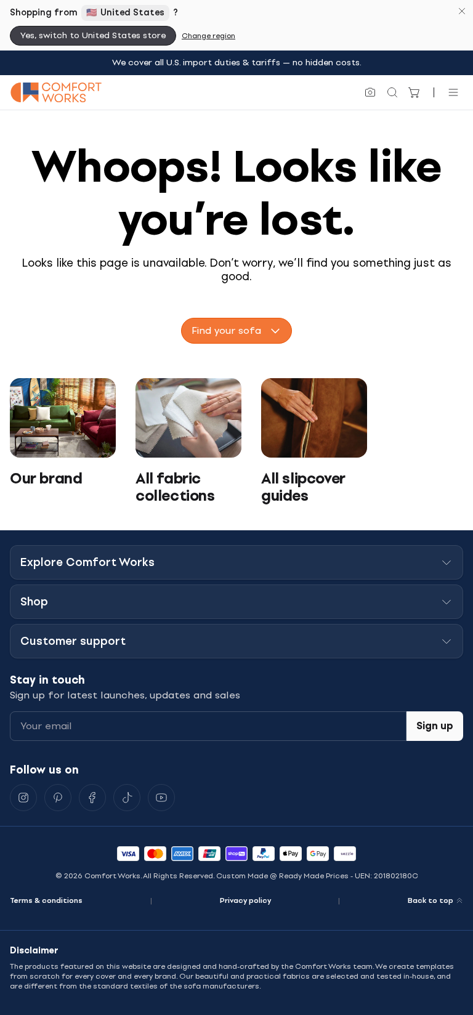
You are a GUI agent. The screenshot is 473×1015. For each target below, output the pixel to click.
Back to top (430, 900)
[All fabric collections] (188, 418)
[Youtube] (161, 797)
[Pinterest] (57, 797)
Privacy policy (245, 900)
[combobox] (236, 331)
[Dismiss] (462, 11)
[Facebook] (92, 797)
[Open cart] (414, 92)
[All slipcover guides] (314, 418)
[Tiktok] (126, 797)
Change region (208, 35)
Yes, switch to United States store (93, 35)
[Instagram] (23, 797)
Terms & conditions (46, 900)
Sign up (434, 726)
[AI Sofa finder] (370, 92)
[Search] (392, 92)
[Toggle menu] (453, 92)
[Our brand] (63, 418)
